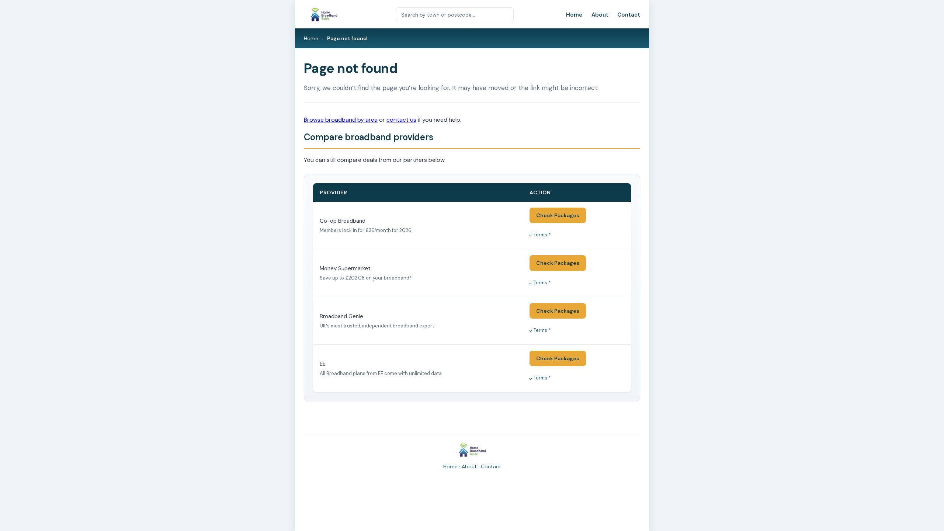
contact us (401, 120)
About (599, 14)
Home (574, 14)
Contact (628, 14)
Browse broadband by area (341, 120)
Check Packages (557, 215)
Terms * (542, 235)
